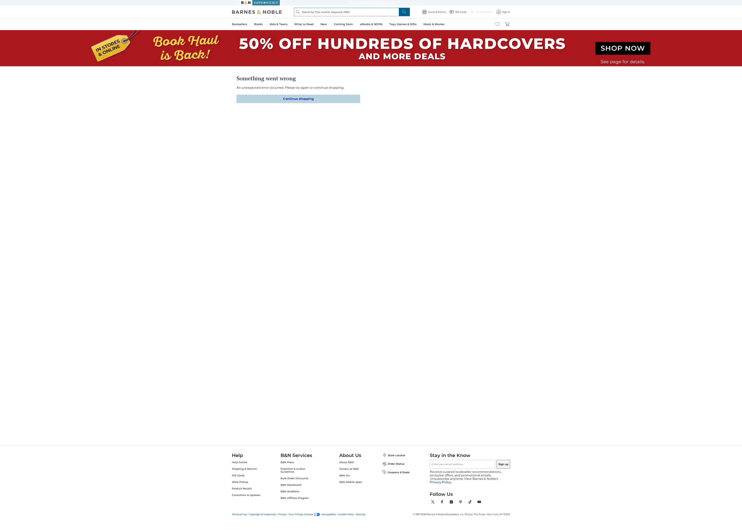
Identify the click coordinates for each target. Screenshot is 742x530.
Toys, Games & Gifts (410, 24)
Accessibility (336, 515)
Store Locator (392, 459)
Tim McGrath (286, 324)
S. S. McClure (350, 86)
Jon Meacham (350, 324)
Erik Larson (443, 324)
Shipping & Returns (252, 473)
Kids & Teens (286, 24)
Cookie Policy (354, 515)
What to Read (311, 24)
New (331, 24)
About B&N (346, 466)
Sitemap (368, 515)
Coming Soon (351, 24)
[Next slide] (464, 288)
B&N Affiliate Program (298, 502)
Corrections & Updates (254, 499)
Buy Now (408, 123)
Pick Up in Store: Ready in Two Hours (371, 2)
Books (266, 24)
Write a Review (346, 91)
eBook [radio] (345, 108)
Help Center (247, 466)
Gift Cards (246, 480)
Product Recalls (250, 493)
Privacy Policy (440, 483)
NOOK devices (377, 134)
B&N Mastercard (294, 489)
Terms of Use (247, 515)
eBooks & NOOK (379, 24)
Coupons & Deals (395, 476)
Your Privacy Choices (308, 515)
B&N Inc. (344, 480)
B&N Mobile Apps (350, 486)
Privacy (290, 515)
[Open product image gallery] (286, 118)
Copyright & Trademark (270, 515)
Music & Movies (441, 24)
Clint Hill (410, 324)
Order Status (392, 468)
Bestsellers (247, 24)
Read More (285, 215)
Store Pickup (248, 486)
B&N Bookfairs (293, 496)
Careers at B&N (349, 473)
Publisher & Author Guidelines (296, 475)
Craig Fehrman (319, 324)
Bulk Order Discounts (298, 483)
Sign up (494, 468)
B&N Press (291, 466)
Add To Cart (360, 123)
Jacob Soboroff (383, 324)
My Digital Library (432, 134)
